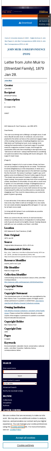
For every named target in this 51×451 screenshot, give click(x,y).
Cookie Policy (15, 430)
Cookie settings (17, 427)
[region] (25, 431)
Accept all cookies (25, 437)
